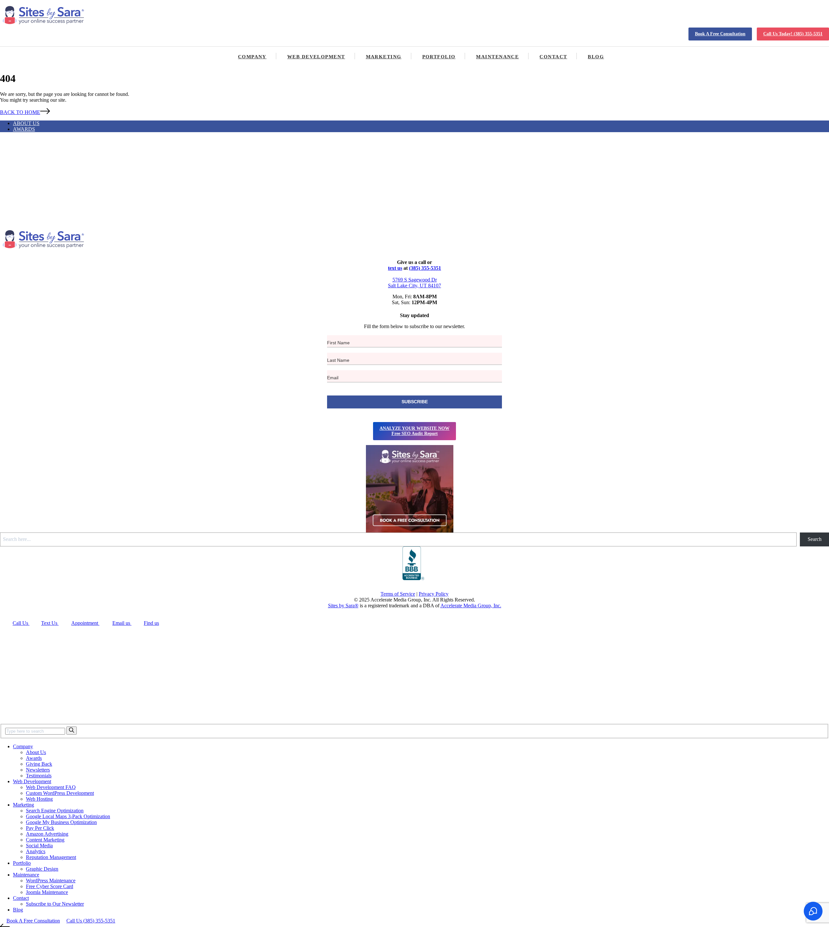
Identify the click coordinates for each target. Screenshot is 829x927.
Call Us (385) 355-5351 (90, 920)
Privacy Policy (434, 594)
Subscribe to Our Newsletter (55, 904)
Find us (151, 623)
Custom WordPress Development (60, 793)
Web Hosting (39, 799)
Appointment (85, 623)
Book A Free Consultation (720, 33)
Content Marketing (45, 839)
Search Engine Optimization (55, 810)
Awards (24, 129)
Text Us (50, 623)
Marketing (384, 56)
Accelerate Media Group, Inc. (470, 605)
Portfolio (439, 56)
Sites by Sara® (343, 605)
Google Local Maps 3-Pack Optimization (68, 816)
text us (395, 268)
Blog (596, 56)
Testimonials (38, 775)
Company (252, 56)
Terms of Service (397, 594)
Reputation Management (51, 857)
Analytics (35, 851)
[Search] (71, 731)
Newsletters (38, 769)
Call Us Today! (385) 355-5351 (793, 33)
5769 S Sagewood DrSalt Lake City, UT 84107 (414, 282)
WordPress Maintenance (50, 880)
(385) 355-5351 (425, 268)
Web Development (316, 56)
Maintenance (497, 56)
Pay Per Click (40, 828)
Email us (121, 623)
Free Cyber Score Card (49, 886)
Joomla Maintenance (47, 892)
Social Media (39, 845)
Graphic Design (42, 869)
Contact (553, 56)
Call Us (21, 623)
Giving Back (39, 764)
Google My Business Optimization (61, 822)
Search (815, 539)
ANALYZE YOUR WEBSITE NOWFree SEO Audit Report (414, 431)
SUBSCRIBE (415, 401)
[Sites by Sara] (43, 16)
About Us (26, 123)
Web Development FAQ (51, 787)
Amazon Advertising (47, 834)
